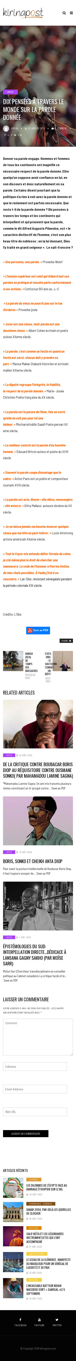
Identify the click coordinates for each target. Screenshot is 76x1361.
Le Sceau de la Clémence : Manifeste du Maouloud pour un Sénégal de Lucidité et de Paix (48, 1263)
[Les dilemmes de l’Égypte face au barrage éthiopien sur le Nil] (13, 1188)
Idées (10, 91)
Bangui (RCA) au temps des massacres (28, 665)
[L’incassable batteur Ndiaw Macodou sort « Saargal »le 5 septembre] (13, 1288)
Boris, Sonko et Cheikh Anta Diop (32, 861)
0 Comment (61, 128)
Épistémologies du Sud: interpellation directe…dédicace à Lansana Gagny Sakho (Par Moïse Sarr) (34, 955)
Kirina (14, 128)
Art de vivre (36, 1253)
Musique (34, 1279)
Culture (34, 1227)
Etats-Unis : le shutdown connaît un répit (48, 667)
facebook (21, 1325)
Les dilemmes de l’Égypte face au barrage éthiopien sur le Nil (46, 1187)
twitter (57, 1325)
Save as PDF (40, 630)
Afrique (33, 1179)
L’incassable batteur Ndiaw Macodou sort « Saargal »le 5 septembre (45, 1289)
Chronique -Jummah (40, 1203)
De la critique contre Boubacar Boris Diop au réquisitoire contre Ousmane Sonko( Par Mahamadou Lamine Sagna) (38, 770)
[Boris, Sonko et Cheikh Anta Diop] (38, 820)
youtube (39, 1325)
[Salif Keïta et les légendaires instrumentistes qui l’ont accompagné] (13, 1236)
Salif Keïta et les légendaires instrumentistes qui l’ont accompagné (45, 1237)
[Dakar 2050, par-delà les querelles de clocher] (13, 1212)
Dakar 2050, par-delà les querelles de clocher (48, 1211)
